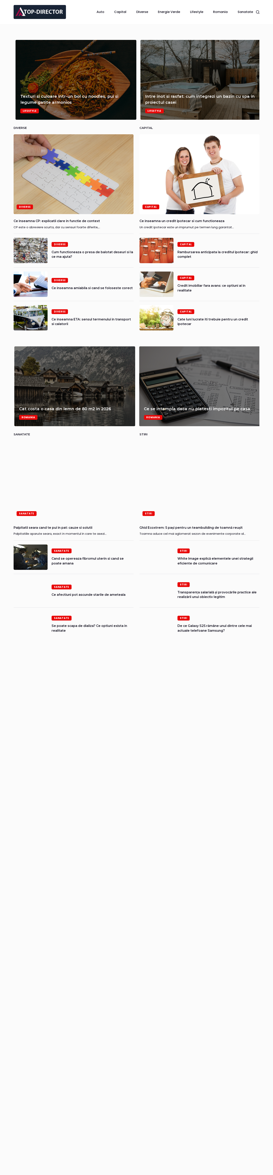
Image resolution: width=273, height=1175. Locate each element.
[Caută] (257, 12)
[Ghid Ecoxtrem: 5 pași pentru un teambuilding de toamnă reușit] (199, 481)
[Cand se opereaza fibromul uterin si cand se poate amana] (31, 557)
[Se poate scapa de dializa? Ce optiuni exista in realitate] (31, 624)
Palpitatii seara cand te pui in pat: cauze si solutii (53, 528)
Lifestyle (196, 12)
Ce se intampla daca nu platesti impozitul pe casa (196, 408)
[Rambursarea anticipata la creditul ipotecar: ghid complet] (156, 250)
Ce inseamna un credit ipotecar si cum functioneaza (181, 221)
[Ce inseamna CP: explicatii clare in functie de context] (74, 174)
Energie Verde (169, 12)
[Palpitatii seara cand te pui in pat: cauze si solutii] (74, 481)
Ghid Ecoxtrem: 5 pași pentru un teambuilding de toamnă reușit (191, 528)
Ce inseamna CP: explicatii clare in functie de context (57, 221)
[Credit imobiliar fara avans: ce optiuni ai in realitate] (156, 284)
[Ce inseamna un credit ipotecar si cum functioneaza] (199, 174)
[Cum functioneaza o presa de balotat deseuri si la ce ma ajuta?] (31, 250)
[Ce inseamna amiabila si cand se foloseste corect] (31, 284)
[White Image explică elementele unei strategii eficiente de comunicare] (156, 557)
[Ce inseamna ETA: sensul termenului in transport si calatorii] (31, 317)
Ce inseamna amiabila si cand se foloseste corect (92, 288)
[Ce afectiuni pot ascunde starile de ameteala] (31, 590)
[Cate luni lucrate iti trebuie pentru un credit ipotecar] (156, 317)
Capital (120, 12)
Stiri (148, 513)
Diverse (142, 12)
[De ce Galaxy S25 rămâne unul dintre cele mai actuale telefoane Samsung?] (156, 624)
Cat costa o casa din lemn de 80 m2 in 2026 (64, 408)
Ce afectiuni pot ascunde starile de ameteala (89, 595)
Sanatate (245, 12)
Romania (220, 12)
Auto (100, 12)
